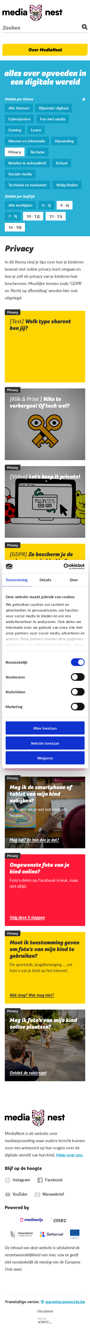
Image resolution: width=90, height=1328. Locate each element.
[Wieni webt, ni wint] (45, 1320)
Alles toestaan (45, 728)
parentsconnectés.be (65, 1301)
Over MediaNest (45, 50)
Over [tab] (74, 579)
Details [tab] (45, 579)
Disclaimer (45, 1311)
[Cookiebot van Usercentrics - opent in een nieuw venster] (64, 566)
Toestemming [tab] (17, 579)
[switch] (77, 677)
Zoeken (11, 27)
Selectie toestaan (45, 742)
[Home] (32, 13)
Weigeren (45, 757)
